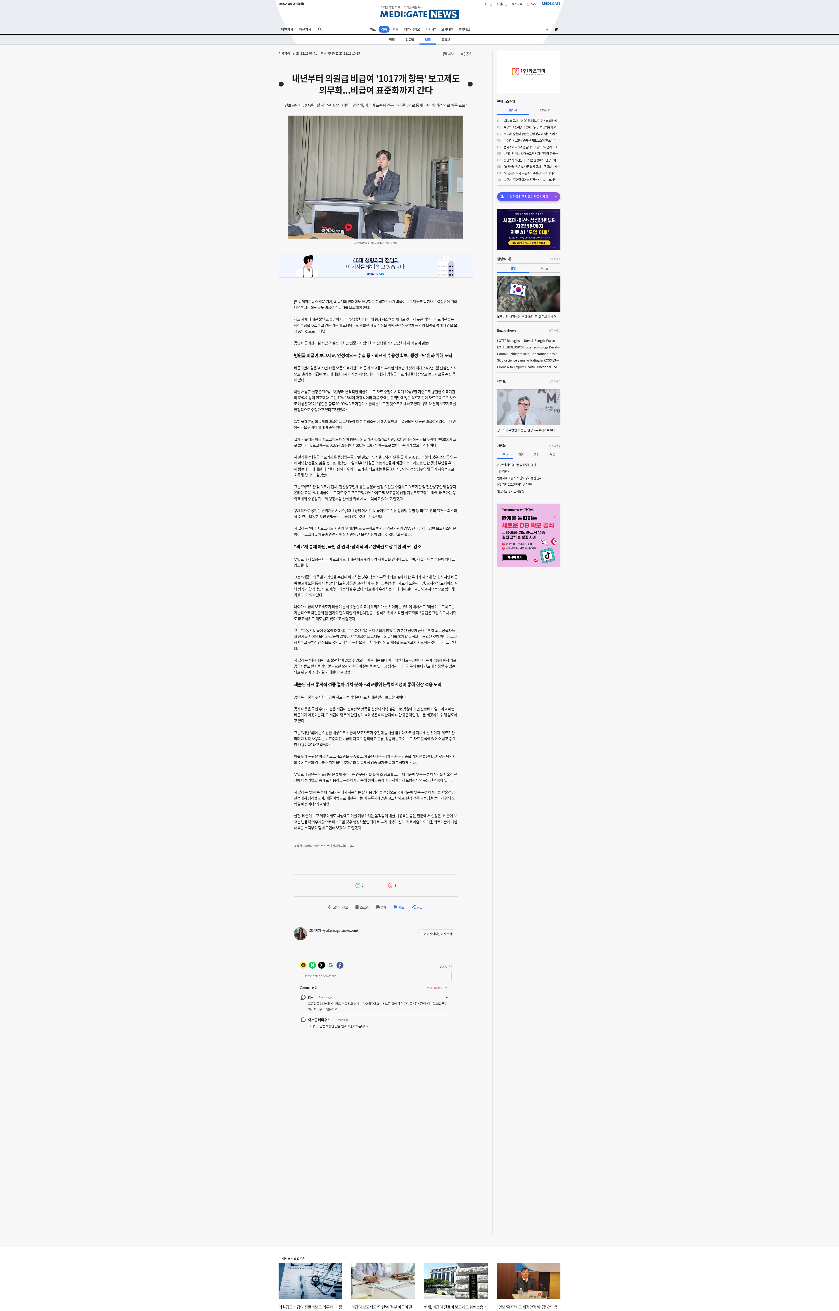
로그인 (488, 3)
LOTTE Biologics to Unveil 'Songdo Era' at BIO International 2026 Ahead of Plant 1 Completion (528, 340)
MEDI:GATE (551, 3)
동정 (536, 454)
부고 (552, 454)
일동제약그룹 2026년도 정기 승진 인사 (519, 478)
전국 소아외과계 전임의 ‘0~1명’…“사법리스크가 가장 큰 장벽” (532, 147)
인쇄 (384, 907)
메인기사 (287, 29)
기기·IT (431, 29)
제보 (451, 53)
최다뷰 (513, 110)
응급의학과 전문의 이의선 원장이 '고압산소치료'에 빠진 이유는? (532, 160)
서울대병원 (503, 471)
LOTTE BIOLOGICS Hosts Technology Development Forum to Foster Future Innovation (528, 347)
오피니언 (447, 29)
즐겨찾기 (532, 3)
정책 (384, 29)
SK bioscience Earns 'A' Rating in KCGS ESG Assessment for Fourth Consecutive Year (528, 360)
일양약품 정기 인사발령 (510, 491)
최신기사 (305, 29)
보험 (428, 39)
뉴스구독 (517, 3)
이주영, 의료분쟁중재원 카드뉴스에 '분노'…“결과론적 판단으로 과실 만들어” (532, 140)
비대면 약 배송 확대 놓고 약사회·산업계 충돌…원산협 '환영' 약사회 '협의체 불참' (532, 153)
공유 (469, 53)
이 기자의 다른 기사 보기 (438, 934)
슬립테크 (464, 29)
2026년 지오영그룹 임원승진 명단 (516, 464)
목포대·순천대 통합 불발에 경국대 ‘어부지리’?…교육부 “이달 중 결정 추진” (532, 134)
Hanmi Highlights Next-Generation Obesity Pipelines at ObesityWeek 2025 (528, 354)
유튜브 (446, 39)
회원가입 (502, 3)
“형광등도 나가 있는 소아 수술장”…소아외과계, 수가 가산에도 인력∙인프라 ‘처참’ (532, 173)
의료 (373, 29)
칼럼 (513, 268)
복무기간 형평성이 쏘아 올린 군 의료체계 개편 (530, 127)
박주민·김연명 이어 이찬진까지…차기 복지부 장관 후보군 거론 (532, 179)
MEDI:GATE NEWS (419, 12)
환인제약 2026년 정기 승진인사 (515, 484)
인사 (505, 454)
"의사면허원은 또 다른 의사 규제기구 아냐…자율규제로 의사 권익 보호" (532, 166)
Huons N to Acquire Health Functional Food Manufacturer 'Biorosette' (528, 367)
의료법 (410, 39)
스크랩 (364, 907)
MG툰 (544, 268)
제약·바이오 (412, 29)
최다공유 (544, 110)
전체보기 (553, 259)
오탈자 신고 (340, 907)
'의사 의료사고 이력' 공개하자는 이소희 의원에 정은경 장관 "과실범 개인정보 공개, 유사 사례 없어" (532, 120)
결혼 (521, 454)
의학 (395, 29)
